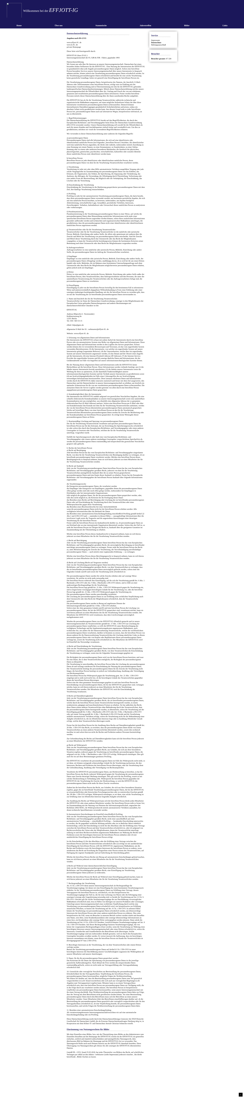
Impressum (113, 1054)
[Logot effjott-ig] (14, 21)
